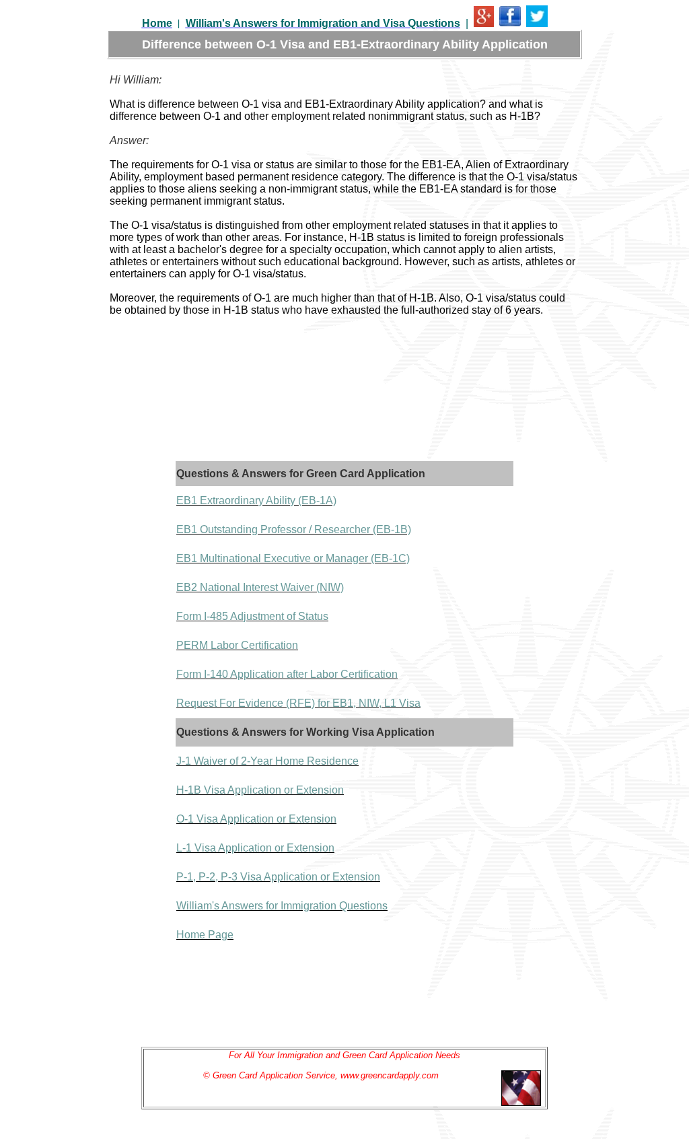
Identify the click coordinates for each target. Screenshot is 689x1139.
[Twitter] (537, 24)
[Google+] (484, 24)
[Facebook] (510, 24)
